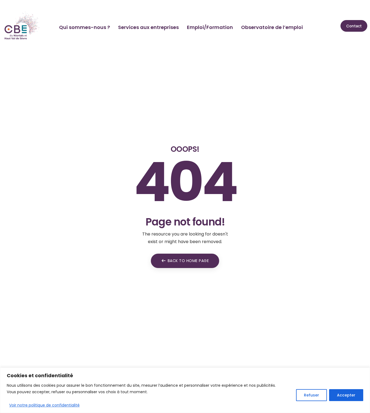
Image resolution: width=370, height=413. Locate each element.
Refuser (311, 395)
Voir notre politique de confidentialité (44, 405)
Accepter (346, 395)
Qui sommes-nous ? (84, 27)
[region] (185, 390)
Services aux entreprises (148, 27)
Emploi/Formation (210, 27)
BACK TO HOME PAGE (188, 260)
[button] (353, 26)
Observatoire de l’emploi (272, 27)
